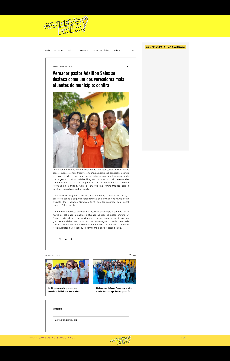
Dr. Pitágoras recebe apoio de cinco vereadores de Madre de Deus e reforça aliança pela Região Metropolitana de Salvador (64, 290)
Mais (116, 50)
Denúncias (83, 50)
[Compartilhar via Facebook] (54, 239)
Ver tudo (132, 255)
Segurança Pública (101, 50)
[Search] (171, 3)
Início (47, 50)
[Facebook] (181, 337)
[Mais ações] (127, 66)
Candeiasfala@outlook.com (57, 338)
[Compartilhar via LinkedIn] (65, 239)
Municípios (59, 50)
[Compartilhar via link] (71, 239)
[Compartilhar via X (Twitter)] (60, 239)
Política (71, 50)
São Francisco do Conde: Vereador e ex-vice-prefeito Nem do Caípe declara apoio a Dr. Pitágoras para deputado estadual (114, 290)
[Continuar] (171, 339)
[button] (133, 50)
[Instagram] (184, 337)
